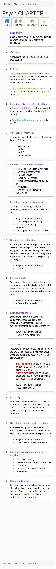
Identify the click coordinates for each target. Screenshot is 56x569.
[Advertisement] (28, 531)
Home (7, 4)
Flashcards (19, 4)
